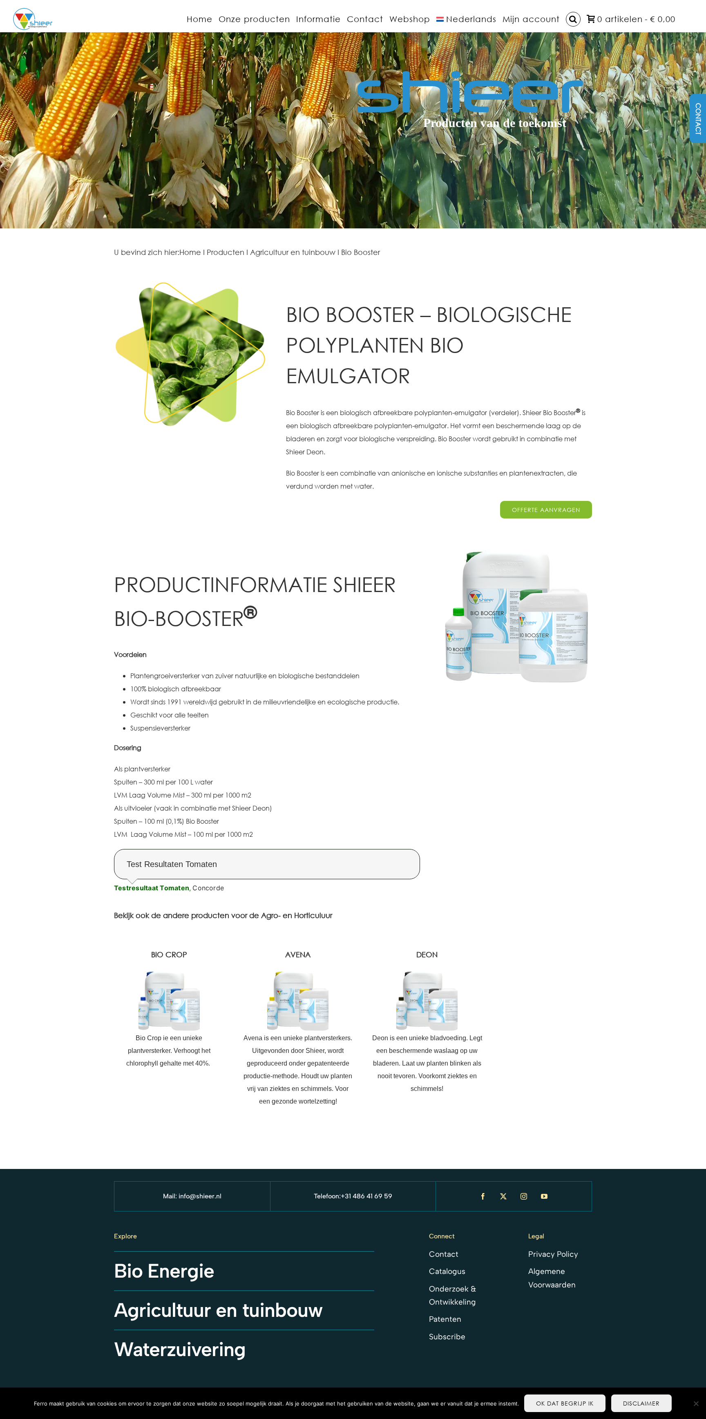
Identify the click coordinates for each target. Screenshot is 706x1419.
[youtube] (544, 1196)
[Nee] (696, 1403)
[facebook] (483, 1196)
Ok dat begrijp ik (565, 1403)
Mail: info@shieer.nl (192, 1196)
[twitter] (503, 1196)
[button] (573, 19)
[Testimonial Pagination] (258, 905)
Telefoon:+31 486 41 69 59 (353, 1196)
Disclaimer (641, 1403)
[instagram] (524, 1196)
